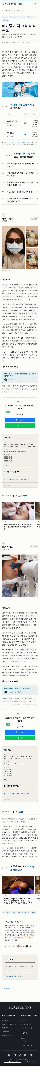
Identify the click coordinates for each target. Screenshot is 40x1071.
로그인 (23, 1038)
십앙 (14, 912)
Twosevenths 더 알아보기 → (24, 937)
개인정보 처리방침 (26, 1045)
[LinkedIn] (16, 940)
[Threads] (9, 940)
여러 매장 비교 (14, 17)
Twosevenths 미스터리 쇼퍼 (20, 142)
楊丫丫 (19, 692)
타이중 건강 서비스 (23, 912)
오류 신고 (7, 485)
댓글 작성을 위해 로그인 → (13, 976)
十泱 (18, 380)
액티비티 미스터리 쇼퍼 (9, 1024)
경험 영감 (6, 20)
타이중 (5, 17)
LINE (21, 425)
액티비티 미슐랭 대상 (8, 1035)
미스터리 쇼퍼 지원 (26, 1028)
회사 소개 (5, 1020)
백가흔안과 (12, 133)
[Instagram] (6, 940)
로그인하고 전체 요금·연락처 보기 (15, 479)
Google (15, 413)
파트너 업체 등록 (26, 1024)
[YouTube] (12, 940)
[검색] (31, 4)
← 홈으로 (7, 988)
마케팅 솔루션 (6, 1031)
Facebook (21, 420)
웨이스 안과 (12, 121)
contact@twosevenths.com (12, 1062)
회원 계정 (5, 1028)
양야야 (33, 912)
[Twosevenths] (20, 1007)
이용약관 (23, 1042)
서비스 (8, 10)
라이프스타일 (31, 17)
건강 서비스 (6, 912)
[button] (13, 247)
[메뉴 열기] (35, 4)
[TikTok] (20, 1055)
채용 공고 (24, 1020)
